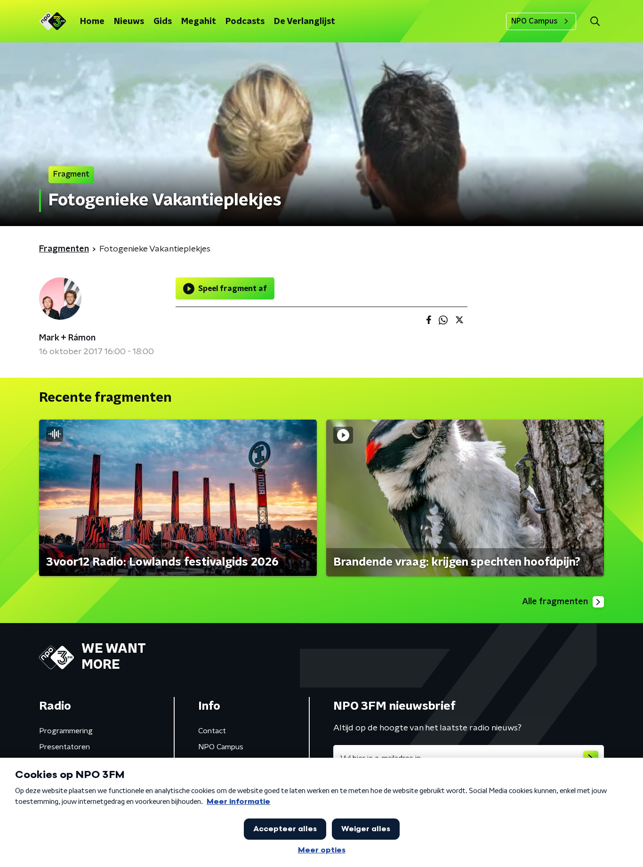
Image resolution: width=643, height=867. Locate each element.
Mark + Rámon (67, 338)
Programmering (66, 731)
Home (92, 21)
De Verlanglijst (304, 21)
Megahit (198, 21)
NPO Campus (534, 21)
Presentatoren (64, 747)
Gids (162, 21)
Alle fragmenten (555, 602)
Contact (212, 731)
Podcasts (245, 21)
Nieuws (129, 21)
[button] (595, 21)
